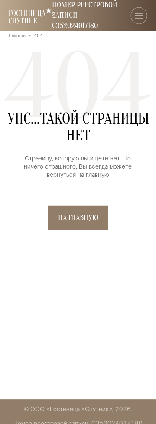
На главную (78, 217)
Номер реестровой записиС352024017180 (84, 15)
